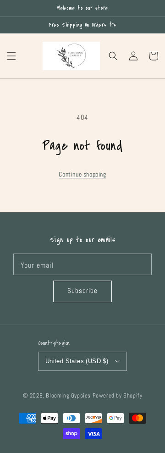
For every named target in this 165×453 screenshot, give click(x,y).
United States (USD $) (76, 361)
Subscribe (82, 290)
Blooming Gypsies (68, 395)
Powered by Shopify (118, 395)
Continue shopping (82, 174)
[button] (11, 56)
